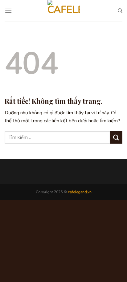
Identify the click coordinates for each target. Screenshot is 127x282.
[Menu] (8, 10)
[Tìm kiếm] (120, 11)
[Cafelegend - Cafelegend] (63, 11)
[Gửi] (116, 137)
